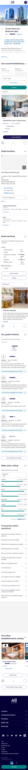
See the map (16, 43)
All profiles (5, 475)
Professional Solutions (8, 715)
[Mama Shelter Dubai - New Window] (13, 651)
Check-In (5, 69)
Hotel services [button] (8, 236)
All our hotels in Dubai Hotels (14, 687)
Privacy (3, 747)
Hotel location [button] (8, 151)
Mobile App (4, 722)
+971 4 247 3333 (8, 188)
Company (4, 711)
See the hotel (12, 675)
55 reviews (19, 34)
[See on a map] (14, 162)
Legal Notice (4, 751)
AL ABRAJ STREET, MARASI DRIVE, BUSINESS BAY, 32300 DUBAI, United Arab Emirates (14, 41)
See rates (14, 767)
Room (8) (5, 91)
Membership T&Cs (5, 745)
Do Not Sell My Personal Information (10, 753)
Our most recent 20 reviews (14, 458)
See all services (14, 273)
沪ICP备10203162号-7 (6, 759)
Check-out (19, 69)
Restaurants (6, 284)
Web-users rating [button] (9, 465)
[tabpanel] (14, 119)
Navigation (4, 719)
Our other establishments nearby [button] (12, 637)
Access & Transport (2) (9, 197)
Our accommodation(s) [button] (12, 63)
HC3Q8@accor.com (9, 193)
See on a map (8, 668)
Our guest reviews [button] (10, 334)
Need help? (4, 726)
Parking (14, 278)
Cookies (3, 749)
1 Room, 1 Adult (7, 78)
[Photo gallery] (14, 15)
